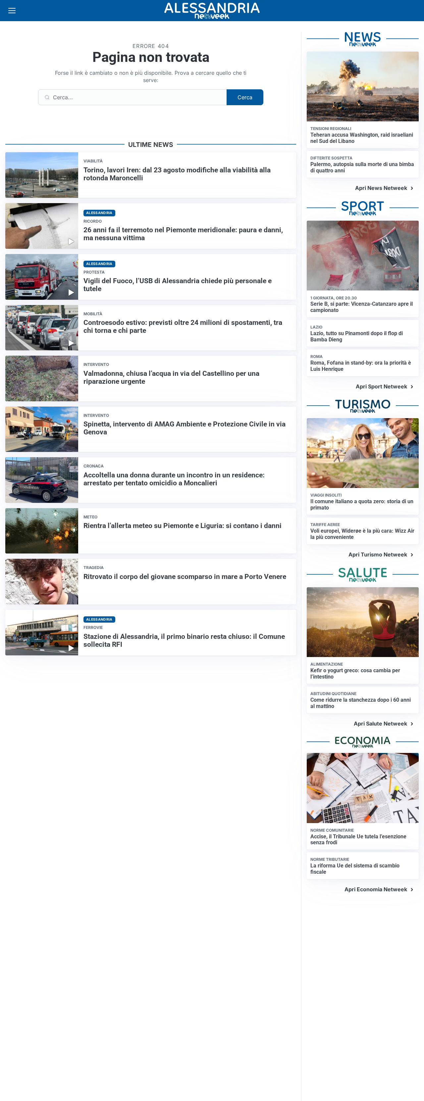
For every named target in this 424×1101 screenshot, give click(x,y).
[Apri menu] (12, 10)
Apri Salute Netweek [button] (380, 723)
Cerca (245, 97)
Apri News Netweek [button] (381, 188)
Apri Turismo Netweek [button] (377, 554)
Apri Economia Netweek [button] (375, 889)
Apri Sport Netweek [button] (381, 386)
